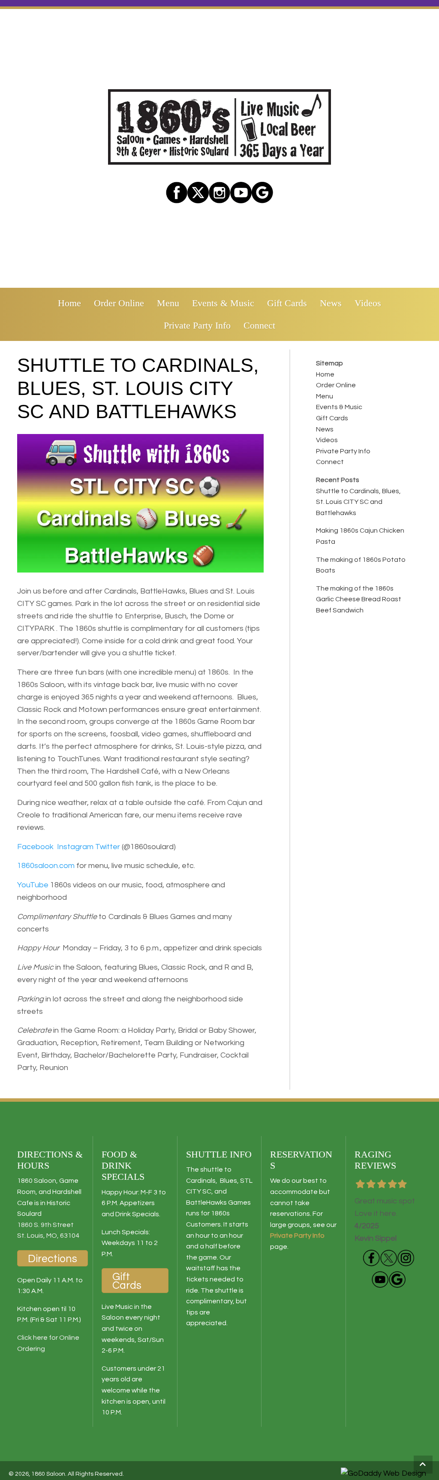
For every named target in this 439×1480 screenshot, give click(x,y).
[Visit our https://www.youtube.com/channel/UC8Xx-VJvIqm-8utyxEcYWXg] (379, 1279)
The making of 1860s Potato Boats (361, 565)
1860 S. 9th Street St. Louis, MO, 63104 (48, 1230)
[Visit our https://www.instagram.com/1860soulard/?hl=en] (219, 192)
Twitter (107, 847)
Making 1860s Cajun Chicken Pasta (360, 536)
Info (318, 1235)
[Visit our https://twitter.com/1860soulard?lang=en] (198, 192)
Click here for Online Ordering (48, 1343)
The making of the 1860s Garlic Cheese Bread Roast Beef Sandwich (358, 599)
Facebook (35, 847)
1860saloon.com (46, 866)
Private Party (290, 1235)
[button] (423, 1465)
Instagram (75, 847)
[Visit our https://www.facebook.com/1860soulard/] (176, 192)
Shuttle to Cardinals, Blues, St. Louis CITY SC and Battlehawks (358, 502)
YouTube (32, 885)
